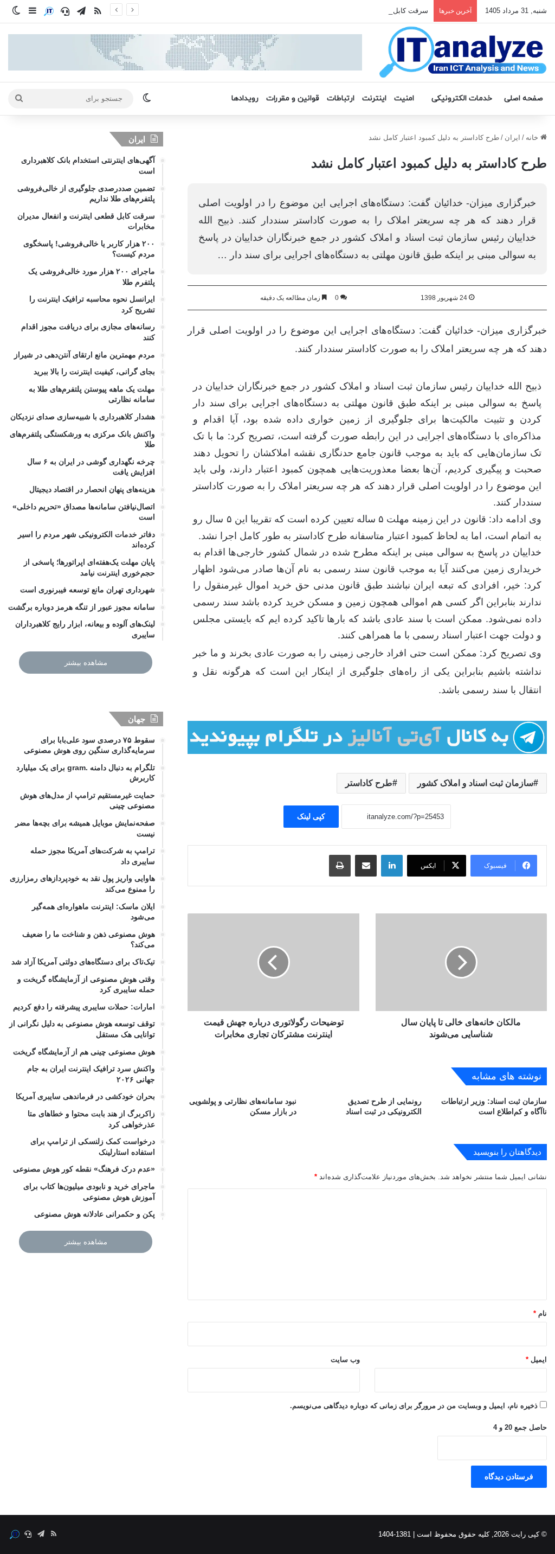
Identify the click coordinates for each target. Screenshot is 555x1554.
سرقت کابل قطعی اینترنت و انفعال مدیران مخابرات (350, 11)
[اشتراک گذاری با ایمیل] (366, 866)
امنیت (404, 98)
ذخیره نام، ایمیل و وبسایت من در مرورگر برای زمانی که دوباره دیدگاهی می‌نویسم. (414, 1406)
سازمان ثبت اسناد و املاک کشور (475, 783)
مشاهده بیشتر (85, 662)
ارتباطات (340, 98)
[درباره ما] (49, 11)
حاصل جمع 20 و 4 (520, 1427)
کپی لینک (311, 816)
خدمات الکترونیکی (461, 98)
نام (540, 1313)
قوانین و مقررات (292, 98)
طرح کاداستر (368, 783)
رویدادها (245, 98)
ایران (512, 137)
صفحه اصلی (523, 98)
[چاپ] (340, 866)
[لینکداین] (392, 866)
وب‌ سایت (345, 1359)
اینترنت (374, 98)
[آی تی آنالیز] (462, 52)
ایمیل (536, 1359)
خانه (533, 137)
